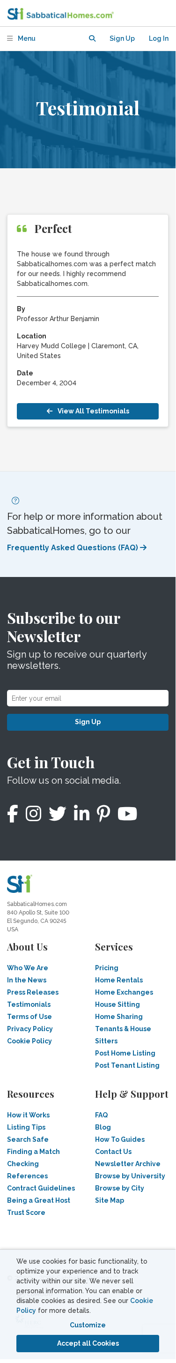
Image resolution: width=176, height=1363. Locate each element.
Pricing (106, 968)
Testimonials (29, 1004)
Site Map (109, 1200)
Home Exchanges (124, 992)
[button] (92, 39)
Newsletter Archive (128, 1164)
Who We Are (27, 968)
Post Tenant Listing (127, 1065)
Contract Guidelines (41, 1188)
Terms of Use (29, 1016)
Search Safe (28, 1139)
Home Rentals (119, 980)
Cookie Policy (29, 1041)
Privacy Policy (30, 1029)
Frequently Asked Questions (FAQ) (73, 547)
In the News (26, 980)
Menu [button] (26, 38)
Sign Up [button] (122, 38)
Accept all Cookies (88, 1343)
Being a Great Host (38, 1200)
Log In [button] (159, 38)
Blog (103, 1127)
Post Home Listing (125, 1053)
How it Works (28, 1115)
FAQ (101, 1115)
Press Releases (33, 992)
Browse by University (130, 1176)
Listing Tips (26, 1127)
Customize (88, 1325)
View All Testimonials (92, 411)
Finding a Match (33, 1151)
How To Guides (120, 1139)
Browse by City (119, 1188)
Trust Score (26, 1212)
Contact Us (113, 1151)
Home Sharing (119, 1016)
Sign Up (88, 722)
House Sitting (117, 1004)
